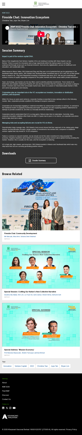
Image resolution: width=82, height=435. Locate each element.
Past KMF (6, 391)
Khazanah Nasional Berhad (18, 429)
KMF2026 (6, 387)
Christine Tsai (42, 366)
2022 (32, 366)
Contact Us (6, 399)
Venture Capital (21, 366)
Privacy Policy (71, 429)
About (4, 383)
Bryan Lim (65, 366)
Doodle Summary (39, 160)
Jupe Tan (54, 366)
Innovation (8, 366)
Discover (5, 395)
